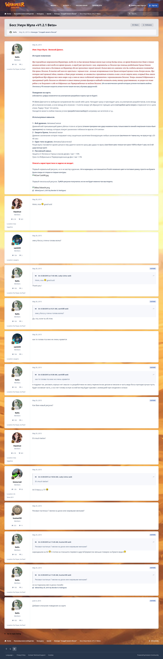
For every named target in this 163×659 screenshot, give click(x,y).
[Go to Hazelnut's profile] (17, 203)
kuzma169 (17, 518)
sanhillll (17, 248)
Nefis (15, 32)
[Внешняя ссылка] (40, 175)
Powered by (148, 655)
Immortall (17, 482)
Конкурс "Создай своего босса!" (44, 32)
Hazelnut (17, 212)
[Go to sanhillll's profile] (17, 240)
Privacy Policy (21, 655)
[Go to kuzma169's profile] (17, 510)
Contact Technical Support (36, 655)
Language (9, 655)
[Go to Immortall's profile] (17, 474)
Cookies (50, 655)
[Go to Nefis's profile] (10, 32)
